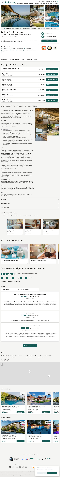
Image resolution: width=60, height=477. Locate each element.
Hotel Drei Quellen (10, 406)
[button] (49, 376)
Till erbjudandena (49, 40)
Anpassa (42, 472)
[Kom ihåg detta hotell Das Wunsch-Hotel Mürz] (54, 393)
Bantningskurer (43, 3)
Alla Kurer (50, 3)
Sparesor (31, 3)
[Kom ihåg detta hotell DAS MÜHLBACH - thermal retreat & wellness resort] (57, 6)
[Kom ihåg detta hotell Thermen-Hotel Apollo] (28, 421)
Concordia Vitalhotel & (36, 406)
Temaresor (55, 3)
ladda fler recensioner (30, 345)
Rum (23, 59)
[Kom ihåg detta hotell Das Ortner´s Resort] (54, 421)
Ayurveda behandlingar (17, 3)
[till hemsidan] (9, 2)
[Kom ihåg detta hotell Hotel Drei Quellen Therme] (3, 393)
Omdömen (29, 59)
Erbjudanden (4, 59)
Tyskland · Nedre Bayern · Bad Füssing (9, 36)
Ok (52, 472)
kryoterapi (7, 175)
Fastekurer (36, 3)
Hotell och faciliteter (14, 59)
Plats (35, 59)
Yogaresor (26, 3)
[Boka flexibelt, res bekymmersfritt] (55, 28)
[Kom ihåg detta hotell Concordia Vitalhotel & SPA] (28, 393)
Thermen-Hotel (33, 435)
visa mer (2, 53)
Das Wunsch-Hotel (10, 435)
